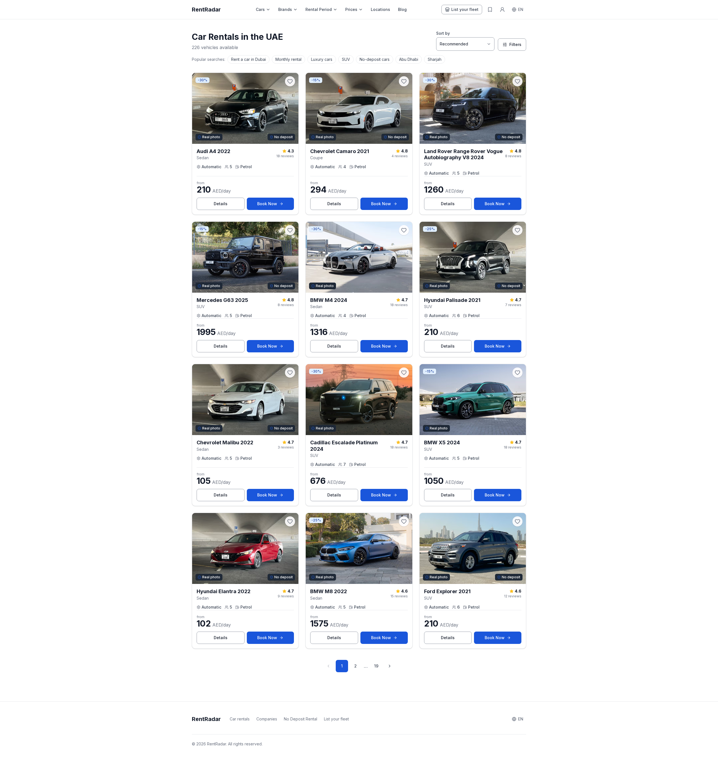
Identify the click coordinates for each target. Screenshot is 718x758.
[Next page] (389, 666)
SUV (346, 59)
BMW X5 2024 (442, 442)
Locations (380, 9)
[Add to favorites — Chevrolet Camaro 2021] (404, 81)
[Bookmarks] (490, 9)
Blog (402, 9)
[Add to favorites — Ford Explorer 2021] (517, 521)
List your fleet (464, 9)
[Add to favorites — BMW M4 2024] (404, 230)
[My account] (502, 9)
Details (229, 205)
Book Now (275, 205)
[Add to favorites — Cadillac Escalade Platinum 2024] (404, 373)
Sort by (443, 33)
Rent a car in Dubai (248, 59)
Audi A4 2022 (213, 151)
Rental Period (318, 9)
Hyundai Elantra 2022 (223, 591)
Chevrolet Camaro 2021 (339, 151)
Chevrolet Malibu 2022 (225, 442)
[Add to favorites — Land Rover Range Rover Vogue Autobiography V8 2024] (517, 81)
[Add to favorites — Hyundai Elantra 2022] (290, 521)
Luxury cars (321, 59)
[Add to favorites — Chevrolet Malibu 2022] (290, 373)
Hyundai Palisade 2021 (452, 300)
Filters (515, 44)
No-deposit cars (375, 59)
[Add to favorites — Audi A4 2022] (290, 81)
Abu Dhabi (408, 59)
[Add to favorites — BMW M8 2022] (404, 521)
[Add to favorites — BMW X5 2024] (517, 373)
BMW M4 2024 (328, 300)
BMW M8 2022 (328, 591)
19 (376, 666)
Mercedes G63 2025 (222, 300)
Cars (260, 9)
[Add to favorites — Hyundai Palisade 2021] (517, 230)
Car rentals (240, 719)
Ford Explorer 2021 (447, 591)
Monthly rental (288, 59)
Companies (266, 719)
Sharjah (434, 59)
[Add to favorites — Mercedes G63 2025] (290, 230)
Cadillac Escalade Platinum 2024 (344, 446)
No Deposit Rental (300, 719)
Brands (285, 9)
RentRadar (206, 9)
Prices (351, 9)
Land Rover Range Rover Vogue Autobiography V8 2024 (463, 154)
